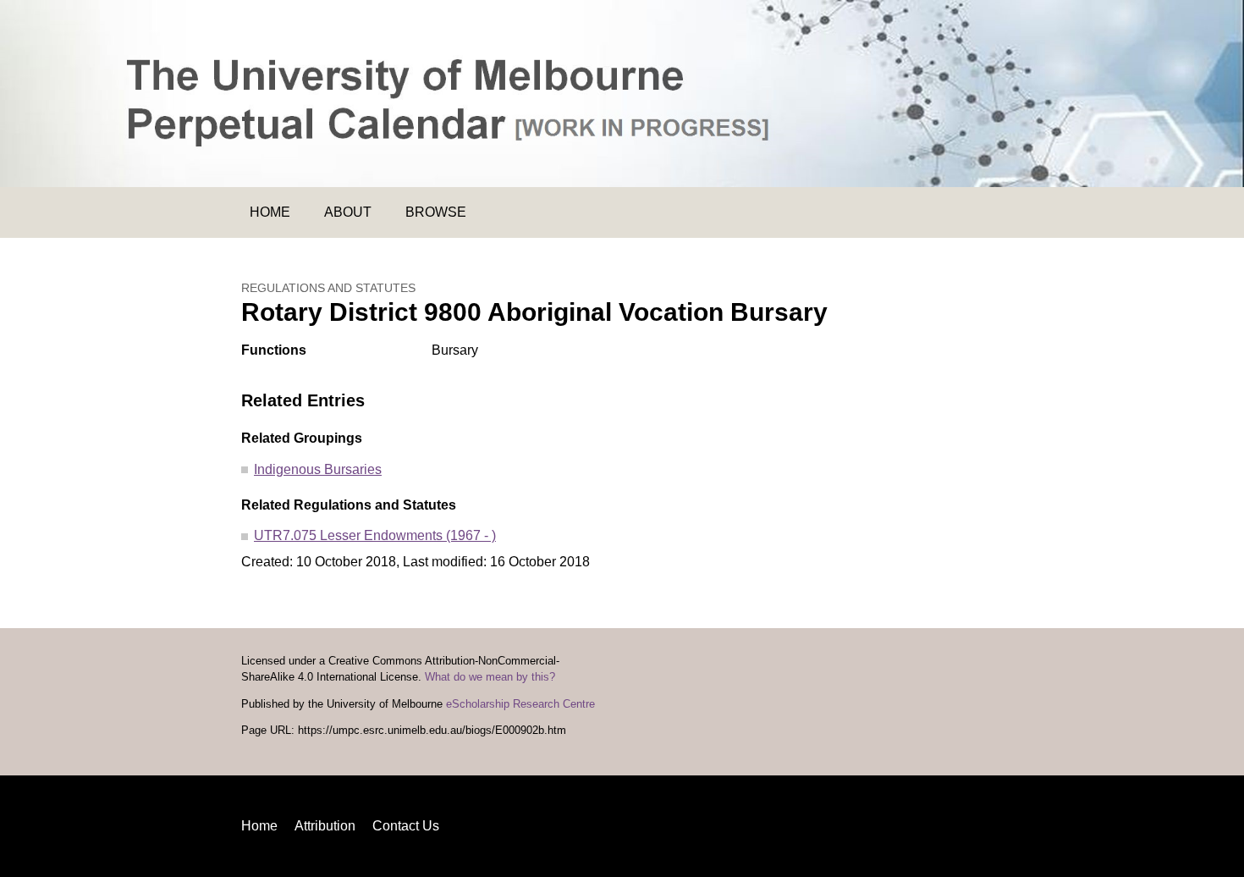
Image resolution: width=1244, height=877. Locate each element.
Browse (435, 212)
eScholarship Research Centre (520, 704)
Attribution (324, 826)
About (348, 212)
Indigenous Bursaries (318, 469)
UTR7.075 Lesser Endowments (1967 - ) (375, 535)
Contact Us (405, 826)
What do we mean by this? (490, 677)
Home (270, 212)
